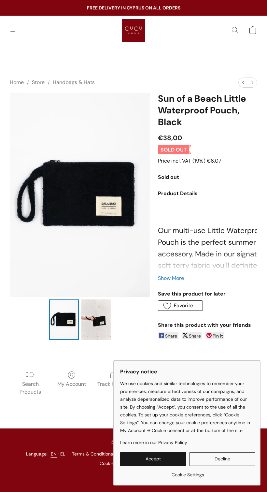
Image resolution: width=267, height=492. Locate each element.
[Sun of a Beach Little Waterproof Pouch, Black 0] (64, 319)
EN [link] (54, 454)
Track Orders (112, 384)
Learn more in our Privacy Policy (153, 442)
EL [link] (62, 454)
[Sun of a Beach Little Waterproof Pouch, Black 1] (96, 319)
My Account (71, 384)
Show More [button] (171, 278)
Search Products (30, 388)
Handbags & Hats (74, 82)
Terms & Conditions (92, 454)
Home (17, 82)
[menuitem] (243, 82)
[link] (187, 472)
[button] (133, 30)
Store (38, 82)
